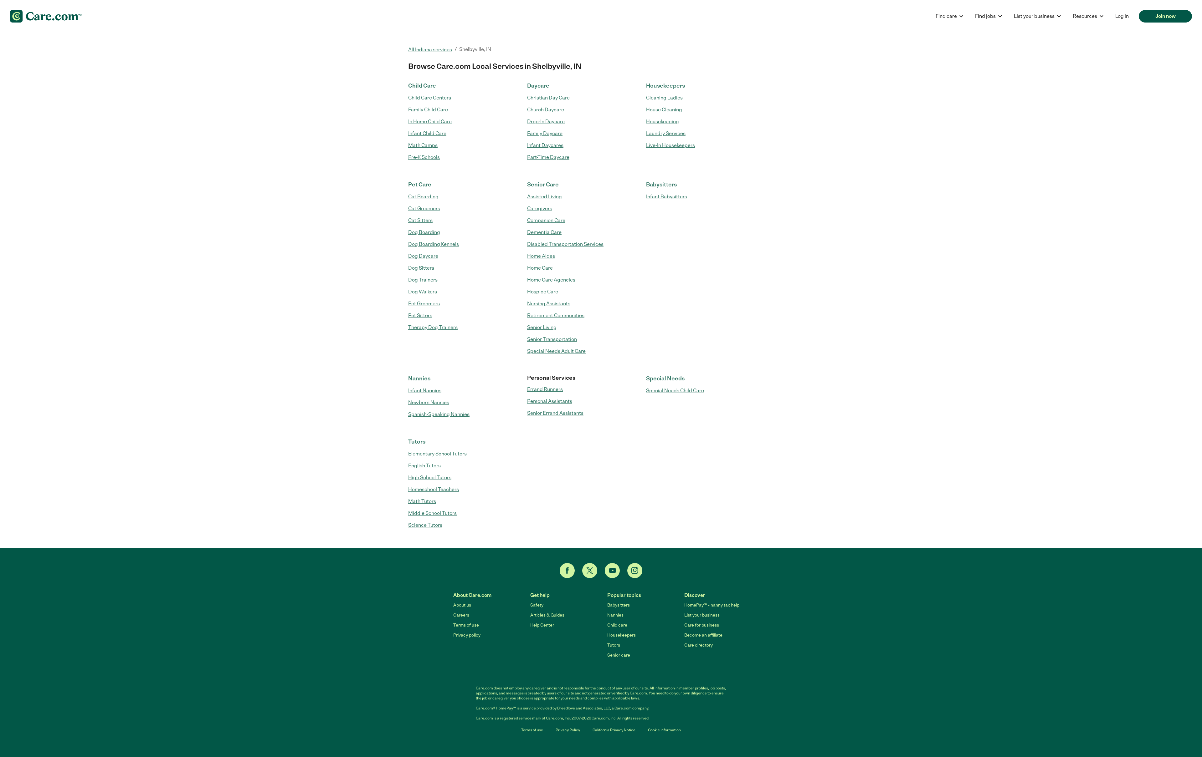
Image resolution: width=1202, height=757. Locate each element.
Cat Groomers (424, 208)
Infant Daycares (545, 145)
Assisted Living (544, 197)
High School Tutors (429, 477)
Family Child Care (428, 110)
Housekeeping (662, 121)
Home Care (540, 268)
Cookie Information (664, 730)
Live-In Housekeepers (670, 145)
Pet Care (419, 184)
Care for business (701, 625)
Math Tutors (422, 501)
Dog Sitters (421, 268)
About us (462, 605)
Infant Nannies (424, 391)
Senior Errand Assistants (555, 413)
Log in (1122, 16)
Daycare (538, 85)
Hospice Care (542, 292)
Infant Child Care (427, 133)
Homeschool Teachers (433, 489)
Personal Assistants (549, 401)
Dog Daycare (423, 256)
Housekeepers (665, 85)
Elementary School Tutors (437, 454)
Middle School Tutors (432, 513)
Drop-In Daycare (546, 121)
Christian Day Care (548, 98)
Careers (461, 615)
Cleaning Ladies (664, 98)
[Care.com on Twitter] (589, 570)
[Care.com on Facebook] (567, 570)
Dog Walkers (422, 292)
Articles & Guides (547, 615)
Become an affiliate (703, 635)
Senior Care (543, 184)
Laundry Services (666, 133)
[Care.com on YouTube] (612, 570)
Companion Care (546, 220)
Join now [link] (1165, 16)
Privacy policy (466, 635)
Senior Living (542, 327)
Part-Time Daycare (548, 157)
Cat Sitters (420, 220)
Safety (536, 605)
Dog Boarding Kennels (433, 244)
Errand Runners (545, 389)
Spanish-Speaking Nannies (439, 414)
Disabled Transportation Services (565, 244)
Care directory (698, 645)
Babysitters (661, 184)
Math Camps (423, 145)
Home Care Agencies (551, 280)
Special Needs (665, 378)
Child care (617, 625)
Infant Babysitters (666, 197)
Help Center (542, 625)
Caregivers (539, 208)
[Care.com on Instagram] (634, 570)
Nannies (419, 378)
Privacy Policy (568, 730)
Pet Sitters (420, 315)
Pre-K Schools (424, 157)
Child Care (422, 85)
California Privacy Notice (614, 730)
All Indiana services (430, 50)
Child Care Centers (429, 98)
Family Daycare (544, 133)
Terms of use (466, 625)
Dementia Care (544, 232)
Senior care (618, 655)
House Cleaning (664, 110)
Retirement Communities (555, 315)
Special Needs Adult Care (556, 351)
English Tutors (424, 466)
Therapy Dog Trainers (433, 327)
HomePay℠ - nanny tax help (711, 605)
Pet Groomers (424, 304)
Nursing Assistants (548, 304)
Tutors (416, 441)
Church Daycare (545, 110)
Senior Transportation (552, 339)
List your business (702, 615)
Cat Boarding (423, 197)
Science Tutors (425, 525)
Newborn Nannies (428, 402)
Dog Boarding (424, 232)
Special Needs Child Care (675, 391)
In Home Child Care (430, 121)
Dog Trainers (423, 280)
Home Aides (541, 256)
